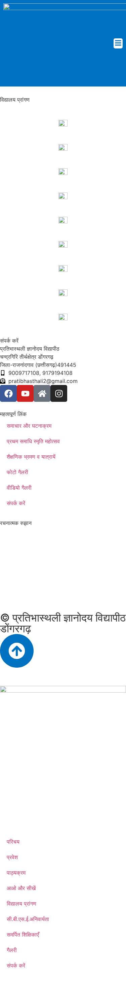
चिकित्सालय (12, 284)
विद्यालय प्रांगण (21, 903)
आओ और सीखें (21, 888)
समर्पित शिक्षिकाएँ (23, 934)
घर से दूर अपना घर (18, 187)
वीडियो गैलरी (19, 487)
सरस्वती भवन (13, 138)
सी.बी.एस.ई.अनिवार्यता (28, 919)
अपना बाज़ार (12, 308)
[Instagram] (58, 393)
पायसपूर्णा (9, 259)
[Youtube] (25, 393)
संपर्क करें (16, 503)
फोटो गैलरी (17, 472)
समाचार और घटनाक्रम (29, 425)
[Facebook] (8, 393)
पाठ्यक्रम (16, 872)
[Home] (42, 393)
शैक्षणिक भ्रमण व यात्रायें (31, 456)
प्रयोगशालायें (12, 235)
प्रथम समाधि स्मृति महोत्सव (33, 441)
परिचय (13, 841)
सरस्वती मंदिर (13, 163)
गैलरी (12, 950)
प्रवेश (12, 857)
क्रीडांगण (9, 211)
